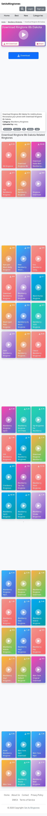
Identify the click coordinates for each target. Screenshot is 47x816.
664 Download (11, 43)
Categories (38, 15)
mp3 (37, 129)
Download (25, 55)
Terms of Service (27, 800)
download (7, 129)
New (26, 15)
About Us (15, 795)
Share (41, 43)
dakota (30, 129)
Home (7, 15)
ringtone (17, 129)
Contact (25, 795)
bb (24, 129)
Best (17, 15)
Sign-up (40, 9)
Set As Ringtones (32, 807)
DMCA (15, 800)
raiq (15, 124)
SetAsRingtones (10, 3)
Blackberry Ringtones (15, 22)
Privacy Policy (37, 795)
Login (30, 9)
